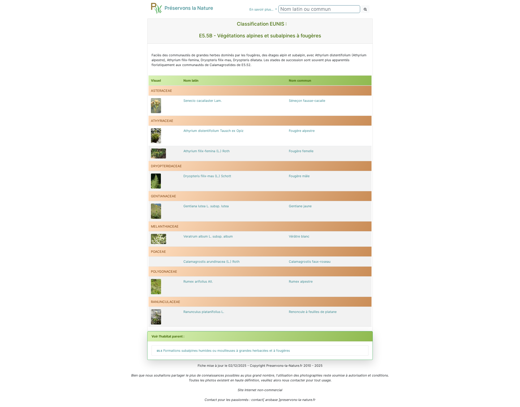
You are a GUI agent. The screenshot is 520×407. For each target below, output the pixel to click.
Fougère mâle (299, 176)
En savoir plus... (261, 9)
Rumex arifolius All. (198, 281)
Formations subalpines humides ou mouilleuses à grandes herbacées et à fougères (223, 350)
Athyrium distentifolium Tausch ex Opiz (213, 131)
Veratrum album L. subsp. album (208, 236)
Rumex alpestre (301, 281)
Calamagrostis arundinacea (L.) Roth (211, 261)
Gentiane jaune (300, 206)
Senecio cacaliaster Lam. (202, 101)
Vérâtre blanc (299, 236)
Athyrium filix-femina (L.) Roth (206, 151)
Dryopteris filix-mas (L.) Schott (207, 176)
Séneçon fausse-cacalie (307, 101)
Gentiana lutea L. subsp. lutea (206, 206)
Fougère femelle (301, 151)
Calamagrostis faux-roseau (309, 261)
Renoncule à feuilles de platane (313, 312)
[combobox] (319, 9)
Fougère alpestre (302, 131)
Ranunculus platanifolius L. (203, 312)
